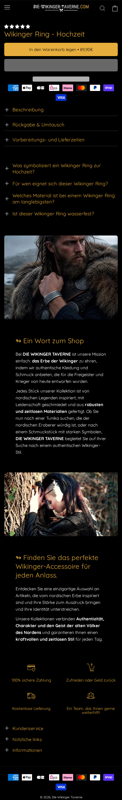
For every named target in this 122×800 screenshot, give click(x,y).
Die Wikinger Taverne (67, 797)
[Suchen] (102, 8)
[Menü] (7, 7)
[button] (17, 26)
